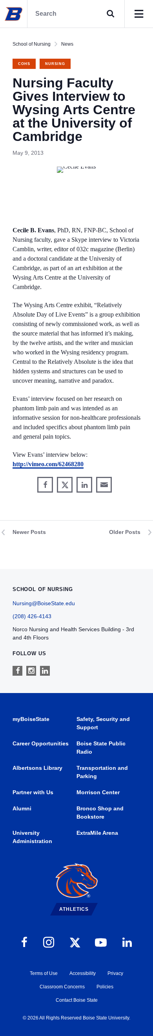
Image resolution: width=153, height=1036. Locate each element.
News (67, 44)
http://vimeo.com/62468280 (48, 464)
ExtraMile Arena (97, 833)
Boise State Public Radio (101, 747)
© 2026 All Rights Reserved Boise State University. (76, 1018)
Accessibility (82, 973)
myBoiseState (31, 719)
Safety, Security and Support (103, 723)
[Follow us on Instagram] (31, 671)
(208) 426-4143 (32, 616)
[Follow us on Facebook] (17, 671)
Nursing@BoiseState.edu (44, 603)
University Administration (32, 837)
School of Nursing (32, 44)
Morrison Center (98, 792)
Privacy (115, 973)
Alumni (22, 808)
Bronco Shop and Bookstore (100, 812)
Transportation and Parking (102, 772)
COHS (24, 64)
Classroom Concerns (62, 987)
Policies (105, 987)
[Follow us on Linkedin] (45, 671)
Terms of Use (44, 973)
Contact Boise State (77, 1000)
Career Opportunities (41, 743)
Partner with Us (33, 792)
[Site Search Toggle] (110, 14)
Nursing (55, 64)
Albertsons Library (37, 768)
